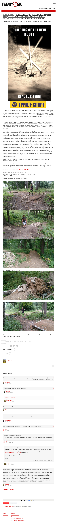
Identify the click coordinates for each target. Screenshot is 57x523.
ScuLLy (7, 441)
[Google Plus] (17, 346)
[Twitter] (11, 346)
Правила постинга (15, 515)
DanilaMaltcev (7, 382)
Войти (4, 513)
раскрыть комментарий (10, 397)
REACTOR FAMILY (18, 341)
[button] (21, 500)
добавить (6, 502)
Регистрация (5, 515)
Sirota (6, 429)
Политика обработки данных (17, 518)
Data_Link (8, 391)
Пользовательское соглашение (17, 520)
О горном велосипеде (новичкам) (18, 516)
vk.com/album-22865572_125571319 (13, 452)
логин (54, 8)
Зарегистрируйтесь (43, 8)
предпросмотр (13, 502)
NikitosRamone (8, 15)
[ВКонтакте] (14, 346)
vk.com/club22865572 (24, 169)
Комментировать (8, 489)
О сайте (13, 513)
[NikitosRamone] (4, 362)
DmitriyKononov (8, 420)
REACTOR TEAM (9, 341)
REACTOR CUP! (27, 341)
